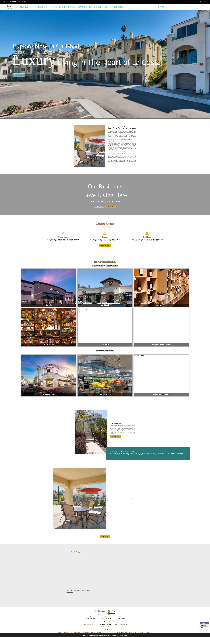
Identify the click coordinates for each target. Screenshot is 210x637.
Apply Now (99, 206)
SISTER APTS (148, 632)
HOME (60, 632)
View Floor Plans (115, 436)
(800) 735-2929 (14, 1)
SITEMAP (124, 632)
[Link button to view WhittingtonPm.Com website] (101, 626)
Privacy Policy (123, 635)
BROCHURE (195, 1)
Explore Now (18, 75)
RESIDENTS (116, 7)
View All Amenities (105, 245)
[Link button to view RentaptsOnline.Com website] (106, 626)
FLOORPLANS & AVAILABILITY (76, 7)
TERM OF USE (117, 632)
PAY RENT (140, 632)
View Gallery (105, 536)
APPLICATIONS (204, 1)
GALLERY (102, 7)
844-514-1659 (70, 592)
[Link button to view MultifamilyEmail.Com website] (108, 626)
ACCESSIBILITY (132, 632)
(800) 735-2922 (23, 1)
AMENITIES (26, 7)
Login (106, 629)
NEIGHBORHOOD (45, 7)
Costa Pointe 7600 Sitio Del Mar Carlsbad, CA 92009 (78, 590)
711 (5, 1)
